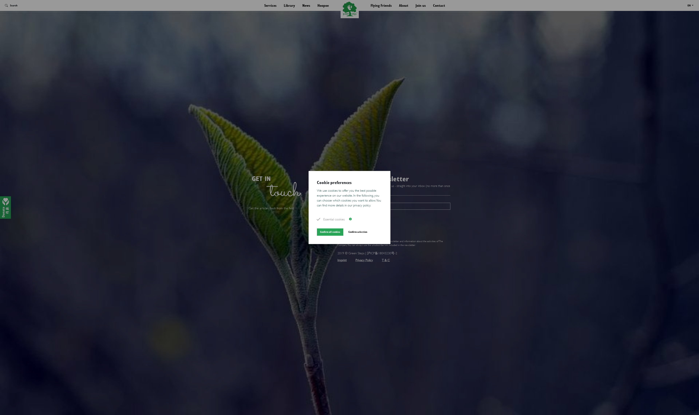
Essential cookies (334, 219)
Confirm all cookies (330, 231)
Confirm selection (357, 231)
